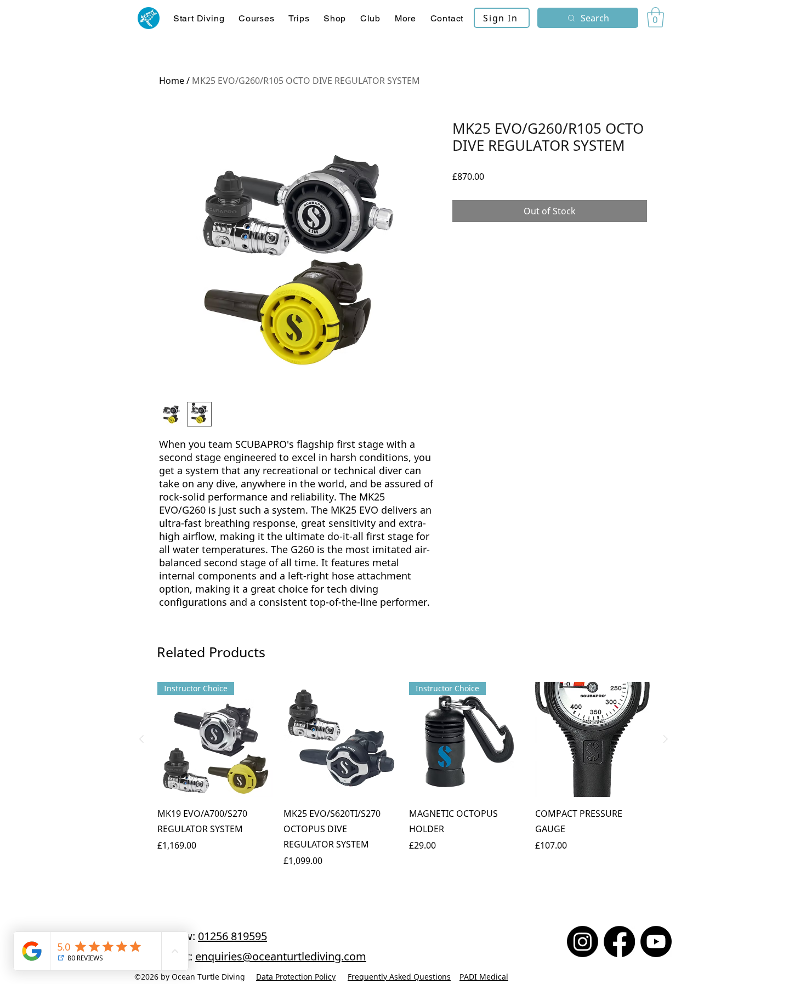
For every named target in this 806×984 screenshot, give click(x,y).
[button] (256, 18)
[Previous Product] (141, 739)
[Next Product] (665, 739)
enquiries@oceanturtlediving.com (280, 956)
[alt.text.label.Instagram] (582, 941)
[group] (403, 782)
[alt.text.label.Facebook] (619, 941)
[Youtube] (656, 941)
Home (171, 81)
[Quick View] (341, 739)
